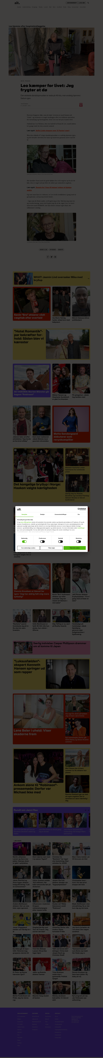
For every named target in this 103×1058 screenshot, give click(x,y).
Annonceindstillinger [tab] (61, 514)
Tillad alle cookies (75, 548)
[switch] (42, 541)
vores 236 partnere (26, 522)
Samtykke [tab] (24, 514)
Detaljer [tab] (42, 514)
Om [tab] (79, 514)
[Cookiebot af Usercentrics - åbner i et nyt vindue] (79, 509)
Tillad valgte (51, 548)
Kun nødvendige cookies (28, 548)
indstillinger (81, 528)
